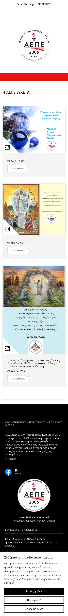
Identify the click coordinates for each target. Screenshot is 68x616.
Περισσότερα (18, 168)
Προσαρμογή (34, 600)
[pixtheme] (34, 45)
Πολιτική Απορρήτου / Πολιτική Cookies (34, 520)
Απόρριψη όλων (34, 608)
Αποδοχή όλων (34, 591)
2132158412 (44, 4)
